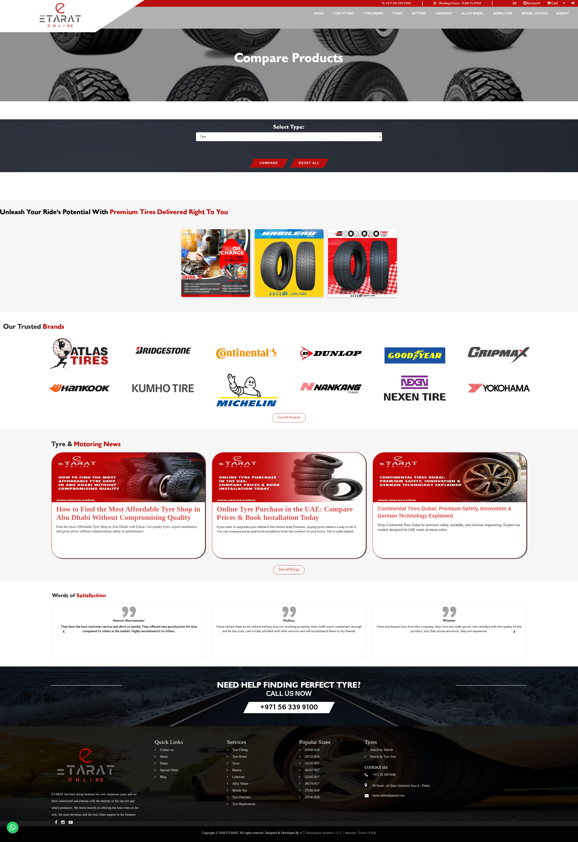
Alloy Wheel (472, 13)
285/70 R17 (311, 783)
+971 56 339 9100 (398, 3)
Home (319, 13)
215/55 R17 (311, 763)
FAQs (372, 833)
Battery (419, 13)
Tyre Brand (373, 13)
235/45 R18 (311, 797)
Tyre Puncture (240, 797)
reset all (309, 163)
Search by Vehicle (381, 750)
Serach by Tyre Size (382, 756)
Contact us (166, 750)
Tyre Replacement (243, 804)
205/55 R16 (311, 756)
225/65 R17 (311, 777)
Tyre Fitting (343, 13)
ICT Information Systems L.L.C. (321, 833)
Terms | (363, 833)
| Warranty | (350, 833)
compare (269, 163)
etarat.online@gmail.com (388, 795)
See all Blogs (288, 569)
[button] (64, 631)
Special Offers (534, 13)
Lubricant (443, 13)
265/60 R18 (311, 750)
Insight (563, 13)
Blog (162, 777)
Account (533, 3)
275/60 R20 (311, 790)
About (163, 756)
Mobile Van (502, 13)
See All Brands (289, 417)
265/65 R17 (311, 770)
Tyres (397, 13)
